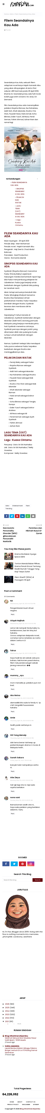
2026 (7, 1004)
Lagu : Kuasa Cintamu (19, 222)
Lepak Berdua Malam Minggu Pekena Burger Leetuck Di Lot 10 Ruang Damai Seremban (21, 1050)
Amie (12, 717)
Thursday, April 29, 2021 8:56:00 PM (22, 738)
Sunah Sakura (17, 757)
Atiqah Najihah (17, 620)
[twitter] (14, 863)
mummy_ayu (17, 675)
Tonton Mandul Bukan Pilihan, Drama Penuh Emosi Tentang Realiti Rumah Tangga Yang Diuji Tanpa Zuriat (27, 567)
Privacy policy (12, 1104)
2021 (7, 1021)
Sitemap (36, 1104)
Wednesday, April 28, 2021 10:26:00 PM (23, 653)
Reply (12, 614)
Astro (12, 14)
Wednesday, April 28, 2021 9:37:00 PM (22, 604)
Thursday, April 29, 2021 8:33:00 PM (21, 721)
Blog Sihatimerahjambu (16, 1036)
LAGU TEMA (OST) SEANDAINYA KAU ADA (19, 211)
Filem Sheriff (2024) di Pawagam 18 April (24, 578)
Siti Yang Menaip (18, 735)
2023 (7, 1014)
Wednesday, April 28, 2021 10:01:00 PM (23, 623)
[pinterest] (22, 863)
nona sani (15, 797)
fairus (13, 650)
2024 (7, 1011)
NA (11, 600)
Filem (28, 506)
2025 (7, 1007)
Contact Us (30, 1102)
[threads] (39, 863)
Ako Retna (15, 695)
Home (6, 14)
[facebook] (5, 863)
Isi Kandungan (13, 179)
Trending (9, 509)
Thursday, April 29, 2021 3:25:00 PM (21, 698)
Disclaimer (26, 1104)
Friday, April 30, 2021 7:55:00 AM (20, 760)
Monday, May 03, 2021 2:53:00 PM (21, 780)
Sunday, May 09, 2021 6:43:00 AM (21, 800)
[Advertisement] (22, 57)
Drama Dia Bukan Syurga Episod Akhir (25, 555)
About (19, 1102)
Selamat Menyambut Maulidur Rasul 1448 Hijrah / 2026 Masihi (20, 1039)
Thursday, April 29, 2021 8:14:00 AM (21, 678)
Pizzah (8, 30)
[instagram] (30, 863)
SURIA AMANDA (12, 1046)
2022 (7, 1018)
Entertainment (17, 506)
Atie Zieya (15, 777)
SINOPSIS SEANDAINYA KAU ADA (19, 191)
